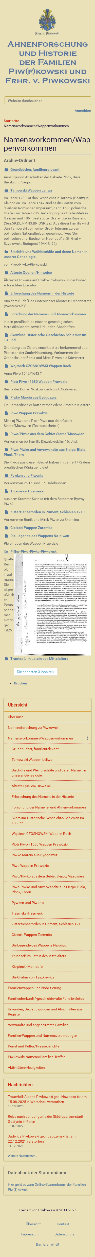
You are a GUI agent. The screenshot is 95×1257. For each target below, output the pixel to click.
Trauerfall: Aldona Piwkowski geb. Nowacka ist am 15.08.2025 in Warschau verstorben (47, 1099)
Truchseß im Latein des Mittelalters (39, 659)
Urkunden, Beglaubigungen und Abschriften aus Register (45, 1011)
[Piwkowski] (47, 47)
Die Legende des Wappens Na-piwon (39, 536)
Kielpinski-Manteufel (27, 967)
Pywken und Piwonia (26, 475)
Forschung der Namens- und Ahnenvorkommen (48, 314)
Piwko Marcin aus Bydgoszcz (33, 397)
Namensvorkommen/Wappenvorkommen (40, 738)
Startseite (11, 121)
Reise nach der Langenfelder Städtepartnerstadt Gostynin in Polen (45, 1119)
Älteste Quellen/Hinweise (31, 272)
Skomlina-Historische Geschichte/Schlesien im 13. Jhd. (48, 820)
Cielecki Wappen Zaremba (31, 528)
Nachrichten (20, 1084)
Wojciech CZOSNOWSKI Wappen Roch (40, 366)
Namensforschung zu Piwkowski (33, 728)
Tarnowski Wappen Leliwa (31, 190)
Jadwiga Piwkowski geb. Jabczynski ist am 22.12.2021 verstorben (41, 1138)
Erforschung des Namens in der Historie (42, 293)
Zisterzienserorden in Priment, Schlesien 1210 (47, 512)
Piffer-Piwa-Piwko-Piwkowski (34, 551)
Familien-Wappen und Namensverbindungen (42, 1036)
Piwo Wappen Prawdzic (29, 413)
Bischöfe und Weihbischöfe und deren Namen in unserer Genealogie (49, 772)
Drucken (20, 683)
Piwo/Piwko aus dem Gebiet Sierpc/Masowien (47, 434)
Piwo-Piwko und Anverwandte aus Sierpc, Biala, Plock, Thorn (49, 889)
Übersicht (17, 705)
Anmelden (83, 111)
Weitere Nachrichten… (22, 1156)
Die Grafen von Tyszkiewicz (33, 977)
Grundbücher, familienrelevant (35, 169)
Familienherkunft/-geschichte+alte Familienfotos (46, 998)
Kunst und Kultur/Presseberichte (33, 1046)
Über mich (16, 717)
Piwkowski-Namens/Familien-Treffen (37, 1057)
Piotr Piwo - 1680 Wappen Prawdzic (38, 382)
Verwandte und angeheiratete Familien (38, 1025)
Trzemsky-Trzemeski (27, 491)
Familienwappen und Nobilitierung (34, 988)
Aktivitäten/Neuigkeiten (26, 1067)
